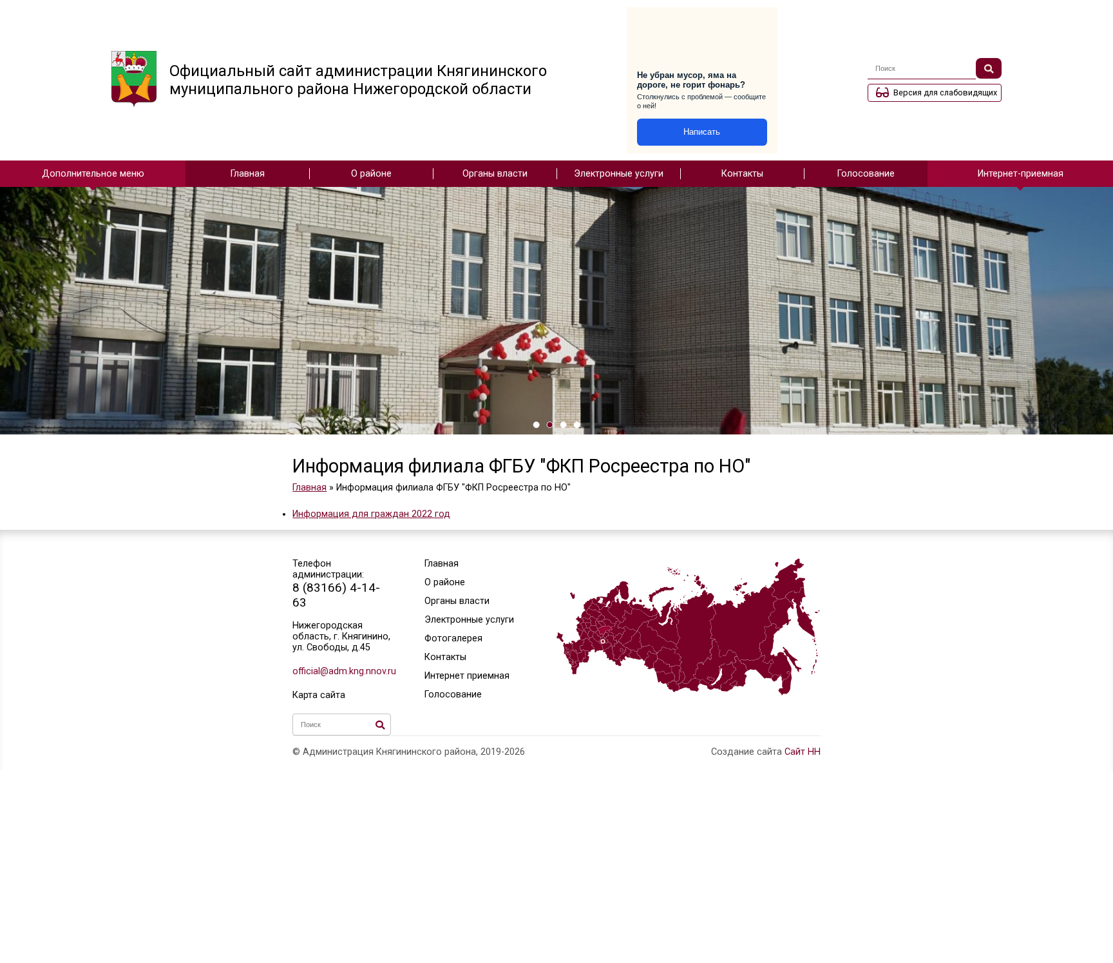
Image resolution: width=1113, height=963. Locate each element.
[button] (536, 425)
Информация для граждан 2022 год (371, 514)
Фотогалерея (453, 638)
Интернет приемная (466, 675)
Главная (248, 173)
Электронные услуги (618, 173)
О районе (371, 173)
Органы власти (495, 173)
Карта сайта (318, 695)
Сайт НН (803, 751)
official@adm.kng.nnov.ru (341, 671)
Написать (701, 132)
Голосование (866, 173)
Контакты (742, 173)
